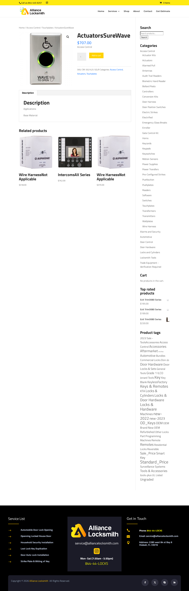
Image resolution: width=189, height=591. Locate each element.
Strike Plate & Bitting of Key (35, 561)
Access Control (33, 27)
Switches (146, 200)
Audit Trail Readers (151, 76)
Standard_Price (154, 462)
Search (144, 37)
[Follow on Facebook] (145, 582)
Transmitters (148, 216)
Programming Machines (150, 438)
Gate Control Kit (150, 133)
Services (112, 11)
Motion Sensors (150, 159)
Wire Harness (149, 226)
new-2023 (157, 418)
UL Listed (157, 475)
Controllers (147, 91)
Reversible (153, 449)
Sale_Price (148, 453)
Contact (148, 11)
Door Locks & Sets (155, 366)
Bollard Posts (148, 86)
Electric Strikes (150, 112)
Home (101, 11)
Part (142, 436)
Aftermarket (149, 350)
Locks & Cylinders (148, 393)
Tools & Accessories (153, 470)
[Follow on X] (154, 582)
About (136, 11)
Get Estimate (163, 11)
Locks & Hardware (148, 407)
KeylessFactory (157, 382)
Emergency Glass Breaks (154, 122)
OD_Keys (147, 423)
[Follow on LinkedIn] (174, 582)
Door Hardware (147, 247)
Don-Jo (165, 360)
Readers (146, 190)
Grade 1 (151, 373)
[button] (67, 37)
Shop (126, 11)
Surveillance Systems (152, 466)
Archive (161, 351)
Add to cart (96, 55)
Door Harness (149, 102)
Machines (146, 414)
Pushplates (147, 185)
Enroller (146, 127)
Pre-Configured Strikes (153, 174)
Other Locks (162, 432)
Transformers (149, 211)
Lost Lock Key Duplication (34, 548)
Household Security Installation (37, 542)
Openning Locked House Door (36, 536)
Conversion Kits (150, 96)
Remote (155, 440)
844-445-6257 (35, 2)
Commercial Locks (150, 360)
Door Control (146, 242)
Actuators (81, 73)
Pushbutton (148, 179)
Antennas (147, 70)
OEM (159, 423)
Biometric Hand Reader (154, 81)
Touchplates (47, 27)
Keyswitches (148, 153)
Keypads (146, 148)
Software (146, 195)
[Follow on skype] (164, 582)
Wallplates (147, 221)
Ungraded (147, 479)
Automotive (146, 237)
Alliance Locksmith (39, 581)
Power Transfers (150, 169)
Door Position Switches (154, 107)
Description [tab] (28, 93)
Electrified (147, 117)
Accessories (157, 346)
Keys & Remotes (154, 386)
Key (157, 377)
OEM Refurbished (150, 429)
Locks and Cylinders (150, 252)
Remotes (147, 444)
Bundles (160, 356)
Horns (145, 138)
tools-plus (145, 475)
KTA (142, 391)
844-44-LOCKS (96, 563)
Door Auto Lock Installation (35, 555)
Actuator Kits (149, 55)
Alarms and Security (150, 231)
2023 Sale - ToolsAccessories (149, 340)
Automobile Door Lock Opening (37, 530)
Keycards (146, 143)
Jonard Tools (147, 378)
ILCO (160, 373)
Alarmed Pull (148, 65)
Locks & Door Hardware (153, 397)
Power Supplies (150, 164)
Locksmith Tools (148, 257)
